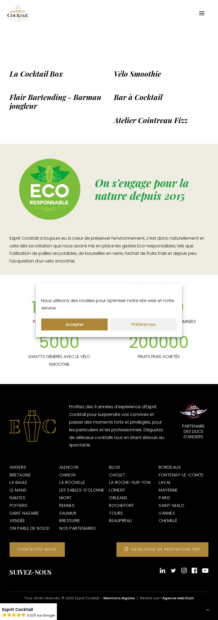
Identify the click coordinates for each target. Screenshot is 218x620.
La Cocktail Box (36, 74)
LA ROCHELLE (72, 482)
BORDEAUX (170, 467)
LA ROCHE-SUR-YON (129, 482)
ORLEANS (118, 498)
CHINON (67, 475)
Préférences (144, 324)
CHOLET (117, 475)
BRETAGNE (20, 475)
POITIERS (18, 505)
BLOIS (114, 467)
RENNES (66, 505)
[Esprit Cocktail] (18, 13)
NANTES (17, 498)
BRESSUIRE (69, 521)
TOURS (116, 513)
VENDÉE (17, 521)
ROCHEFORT (121, 505)
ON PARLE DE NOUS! (30, 528)
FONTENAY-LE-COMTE (181, 475)
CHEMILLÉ (168, 521)
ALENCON (69, 467)
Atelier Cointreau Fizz (151, 120)
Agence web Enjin (178, 598)
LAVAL (165, 482)
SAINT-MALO (171, 505)
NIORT (65, 498)
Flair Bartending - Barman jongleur (55, 101)
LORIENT (117, 490)
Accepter (74, 324)
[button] (202, 13)
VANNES (167, 513)
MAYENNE (168, 490)
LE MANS (18, 490)
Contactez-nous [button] (37, 549)
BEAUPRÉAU (120, 521)
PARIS (164, 498)
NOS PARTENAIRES (77, 528)
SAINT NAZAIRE (24, 513)
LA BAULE (18, 482)
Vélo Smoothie (137, 74)
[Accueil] (33, 426)
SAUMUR (67, 513)
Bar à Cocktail (138, 97)
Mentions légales (119, 598)
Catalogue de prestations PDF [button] (165, 549)
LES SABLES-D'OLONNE (81, 490)
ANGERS (18, 467)
